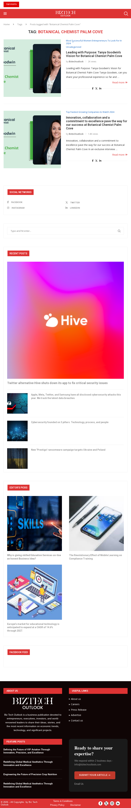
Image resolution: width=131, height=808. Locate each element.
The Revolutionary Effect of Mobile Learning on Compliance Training (95, 557)
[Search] (125, 13)
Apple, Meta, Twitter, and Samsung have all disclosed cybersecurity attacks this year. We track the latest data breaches (76, 396)
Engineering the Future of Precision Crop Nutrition (30, 774)
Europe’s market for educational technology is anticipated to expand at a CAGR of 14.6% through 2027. (33, 627)
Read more (118, 82)
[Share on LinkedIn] (100, 88)
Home (7, 24)
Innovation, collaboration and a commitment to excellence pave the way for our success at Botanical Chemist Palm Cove (96, 123)
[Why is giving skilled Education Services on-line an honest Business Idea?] (34, 523)
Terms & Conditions (63, 801)
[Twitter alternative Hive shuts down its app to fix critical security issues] (65, 320)
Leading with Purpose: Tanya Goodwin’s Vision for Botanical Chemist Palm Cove (94, 54)
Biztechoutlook (76, 61)
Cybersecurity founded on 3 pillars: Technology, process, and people (69, 422)
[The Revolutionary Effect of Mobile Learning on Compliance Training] (96, 523)
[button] (22, 4)
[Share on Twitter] (96, 88)
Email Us (78, 784)
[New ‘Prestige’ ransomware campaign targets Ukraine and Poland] (17, 458)
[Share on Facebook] (92, 88)
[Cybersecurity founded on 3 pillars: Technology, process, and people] (17, 431)
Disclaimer (75, 805)
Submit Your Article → (95, 775)
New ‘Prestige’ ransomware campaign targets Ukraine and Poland (68, 449)
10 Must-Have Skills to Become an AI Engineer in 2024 (58, 4)
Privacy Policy (57, 805)
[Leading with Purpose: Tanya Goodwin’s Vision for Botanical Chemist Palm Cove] (32, 68)
